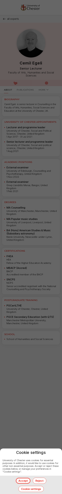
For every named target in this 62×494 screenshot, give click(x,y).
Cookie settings (31, 489)
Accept (23, 480)
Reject (39, 480)
